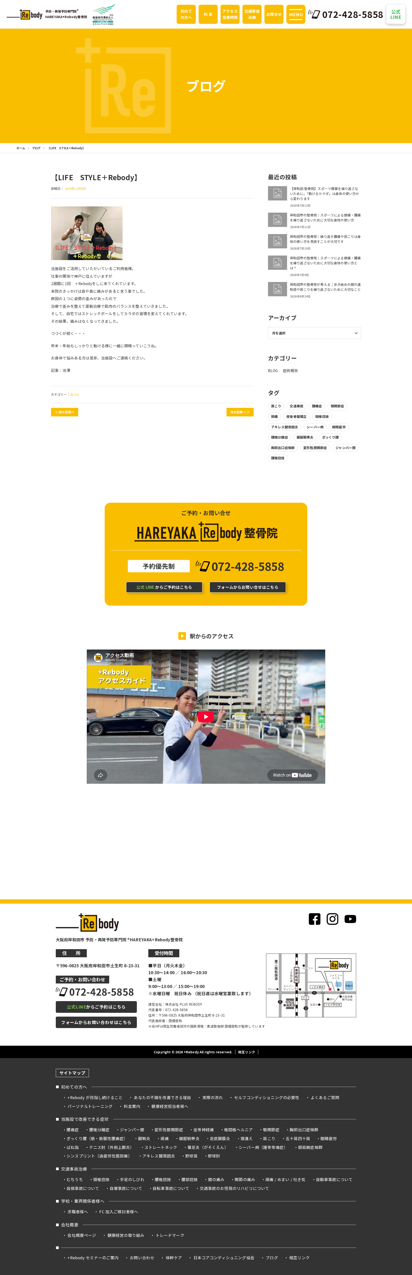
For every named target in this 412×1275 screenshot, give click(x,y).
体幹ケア (174, 1257)
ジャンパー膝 (345, 447)
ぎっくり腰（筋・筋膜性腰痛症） (97, 1138)
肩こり (276, 406)
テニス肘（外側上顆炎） (111, 1147)
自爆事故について (126, 1188)
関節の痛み (245, 1179)
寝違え (247, 1138)
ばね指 (73, 1147)
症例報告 (290, 370)
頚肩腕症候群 (310, 1147)
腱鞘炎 (144, 1138)
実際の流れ (212, 1097)
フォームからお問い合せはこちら (247, 587)
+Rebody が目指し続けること (95, 1097)
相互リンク (246, 1052)
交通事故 (296, 406)
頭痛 (274, 416)
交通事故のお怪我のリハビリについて (234, 1188)
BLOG (75, 394)
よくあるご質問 (325, 1097)
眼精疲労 (339, 427)
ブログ (36, 148)
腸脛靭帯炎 (305, 437)
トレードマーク (170, 1235)
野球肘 (214, 1156)
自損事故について (83, 1188)
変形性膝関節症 (315, 447)
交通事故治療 (252, 14)
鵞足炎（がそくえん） (207, 1147)
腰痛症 (317, 406)
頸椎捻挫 (322, 416)
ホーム (20, 148)
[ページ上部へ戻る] (399, 1066)
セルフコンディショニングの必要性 (266, 1097)
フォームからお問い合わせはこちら (96, 1022)
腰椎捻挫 (278, 458)
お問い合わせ (142, 1257)
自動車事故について (334, 1179)
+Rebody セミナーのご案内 (92, 1257)
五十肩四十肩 (298, 1138)
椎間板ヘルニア (238, 1129)
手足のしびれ (132, 1179)
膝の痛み (216, 1179)
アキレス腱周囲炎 (284, 427)
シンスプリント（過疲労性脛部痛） (99, 1156)
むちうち (75, 1179)
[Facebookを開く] (314, 919)
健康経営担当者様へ (169, 1106)
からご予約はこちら (164, 587)
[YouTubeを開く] (350, 919)
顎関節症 (337, 406)
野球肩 (191, 1156)
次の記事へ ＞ (240, 412)
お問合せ (274, 14)
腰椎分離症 (279, 437)
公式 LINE (395, 14)
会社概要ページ (81, 1235)
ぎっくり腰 (330, 437)
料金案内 (132, 1106)
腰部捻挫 (189, 1179)
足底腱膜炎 (220, 1138)
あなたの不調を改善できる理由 (162, 1097)
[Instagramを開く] (332, 919)
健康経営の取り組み (126, 1235)
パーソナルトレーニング (90, 1106)
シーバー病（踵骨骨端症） (263, 1147)
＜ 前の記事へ (64, 412)
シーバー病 (315, 427)
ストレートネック (160, 1147)
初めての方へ (186, 14)
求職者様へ (77, 1211)
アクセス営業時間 (230, 14)
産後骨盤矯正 (296, 416)
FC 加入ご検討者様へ (118, 1211)
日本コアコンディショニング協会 (223, 1257)
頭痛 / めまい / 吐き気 (285, 1179)
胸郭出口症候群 (283, 447)
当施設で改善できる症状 (85, 1119)
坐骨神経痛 (203, 1129)
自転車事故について (171, 1188)
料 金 (208, 14)
